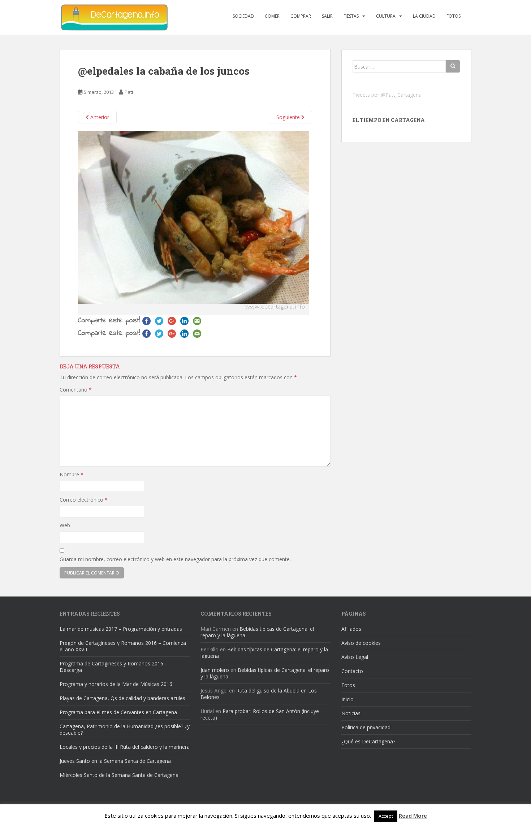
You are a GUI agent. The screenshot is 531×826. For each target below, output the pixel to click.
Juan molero (214, 670)
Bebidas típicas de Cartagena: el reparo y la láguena (257, 632)
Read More (413, 815)
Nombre (71, 474)
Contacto (352, 671)
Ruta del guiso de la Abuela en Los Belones (258, 693)
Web (65, 525)
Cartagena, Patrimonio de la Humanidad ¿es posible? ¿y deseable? (125, 729)
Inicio (347, 699)
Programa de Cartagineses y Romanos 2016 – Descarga (114, 666)
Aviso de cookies (361, 642)
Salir (327, 16)
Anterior (99, 117)
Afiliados (351, 628)
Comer (272, 16)
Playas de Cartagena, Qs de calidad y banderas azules (122, 698)
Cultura (386, 16)
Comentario (76, 389)
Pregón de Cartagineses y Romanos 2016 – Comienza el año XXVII (123, 646)
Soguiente (288, 117)
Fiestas (351, 16)
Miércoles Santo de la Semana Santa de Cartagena (119, 775)
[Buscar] (453, 66)
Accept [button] (386, 816)
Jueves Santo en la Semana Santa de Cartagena (115, 760)
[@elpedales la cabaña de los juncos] (193, 222)
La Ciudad (424, 16)
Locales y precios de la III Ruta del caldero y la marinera (125, 746)
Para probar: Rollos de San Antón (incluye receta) (259, 714)
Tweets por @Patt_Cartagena (387, 94)
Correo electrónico (84, 499)
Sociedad (243, 16)
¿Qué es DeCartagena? (368, 741)
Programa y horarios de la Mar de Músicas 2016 (116, 684)
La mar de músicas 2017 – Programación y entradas (121, 628)
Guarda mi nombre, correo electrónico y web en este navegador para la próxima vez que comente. (175, 559)
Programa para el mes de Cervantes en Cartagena (118, 712)
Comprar (300, 16)
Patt (129, 92)
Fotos (453, 16)
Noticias (351, 713)
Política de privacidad (365, 727)
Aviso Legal (354, 657)
